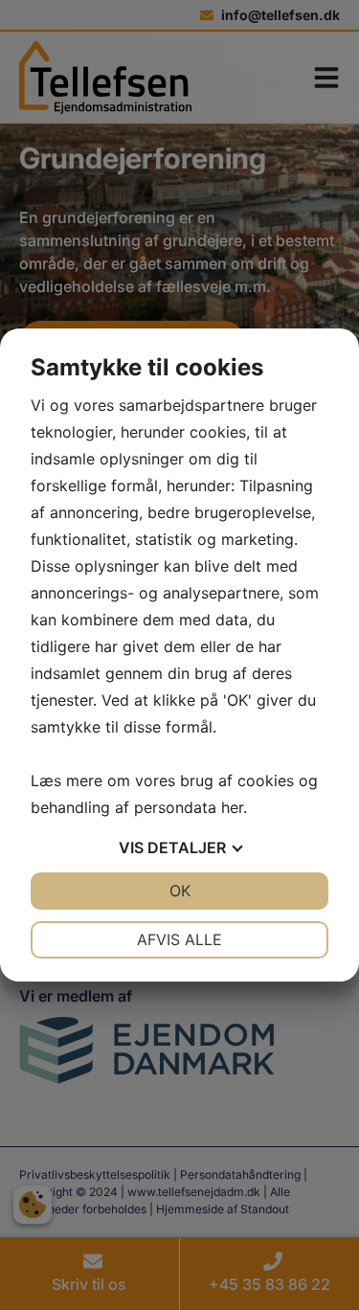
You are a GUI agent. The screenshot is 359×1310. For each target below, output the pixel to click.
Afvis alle (179, 939)
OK (180, 890)
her (232, 807)
